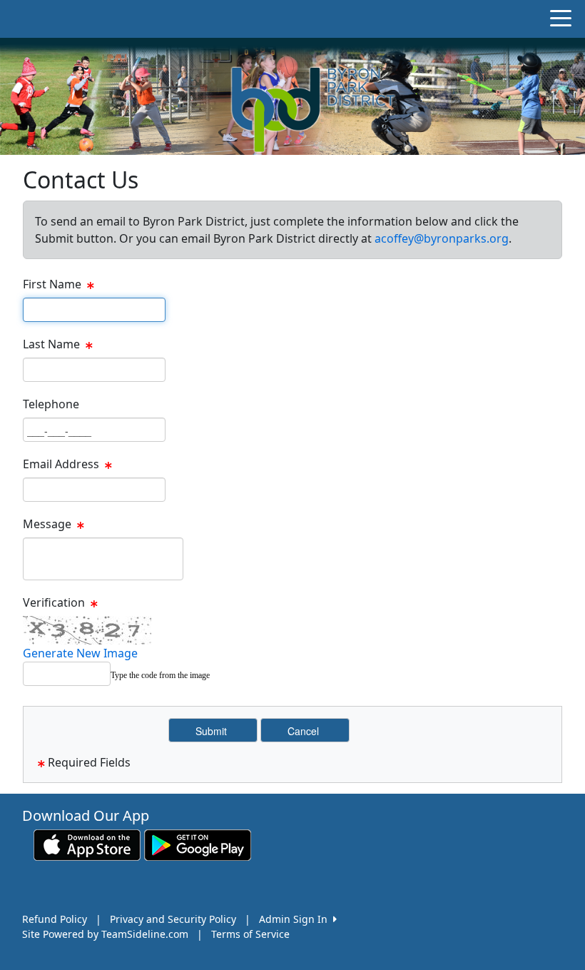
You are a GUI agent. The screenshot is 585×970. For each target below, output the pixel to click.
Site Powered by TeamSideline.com (105, 934)
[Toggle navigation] (560, 17)
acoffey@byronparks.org (442, 238)
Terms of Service (250, 934)
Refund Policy (54, 919)
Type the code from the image (160, 675)
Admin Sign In (296, 919)
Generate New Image (80, 653)
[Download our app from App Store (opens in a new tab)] (87, 844)
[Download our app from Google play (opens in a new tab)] (197, 844)
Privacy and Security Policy (173, 919)
